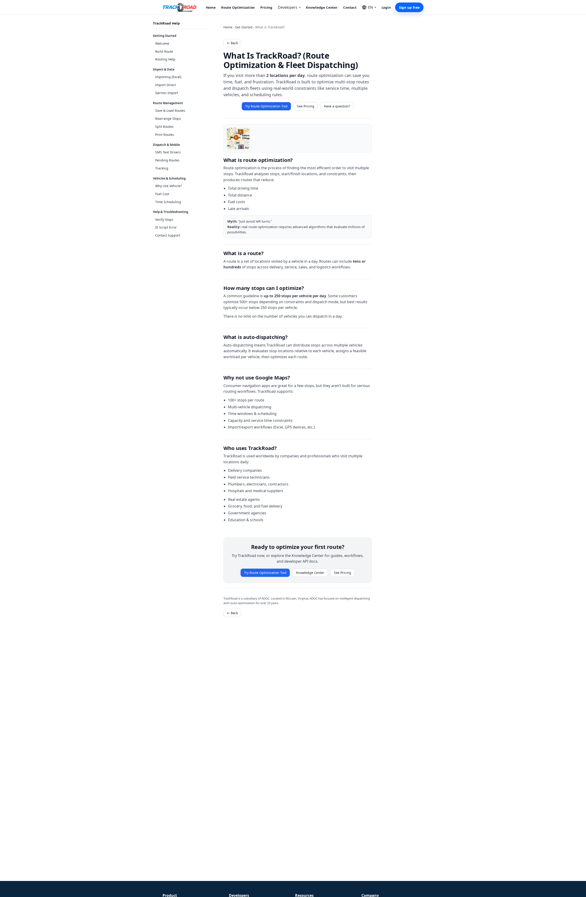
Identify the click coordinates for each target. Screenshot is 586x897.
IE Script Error (166, 227)
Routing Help (165, 59)
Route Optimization (238, 7)
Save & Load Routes (170, 110)
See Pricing (305, 106)
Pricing (266, 7)
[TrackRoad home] (180, 7)
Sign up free (409, 7)
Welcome (162, 43)
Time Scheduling (168, 201)
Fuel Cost (162, 193)
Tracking (161, 168)
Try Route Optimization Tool (266, 106)
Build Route (164, 51)
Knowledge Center (322, 7)
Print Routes (164, 134)
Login (386, 7)
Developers (289, 7)
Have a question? (337, 106)
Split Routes (164, 126)
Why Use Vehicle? (168, 186)
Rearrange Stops (168, 118)
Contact (350, 7)
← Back (232, 43)
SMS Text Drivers (168, 152)
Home (211, 7)
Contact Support (167, 235)
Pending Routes (167, 160)
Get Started (243, 27)
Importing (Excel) (168, 77)
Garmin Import (166, 93)
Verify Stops (164, 219)
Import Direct (165, 85)
